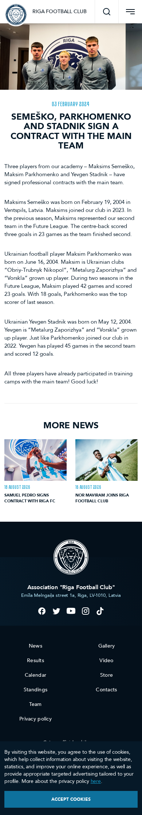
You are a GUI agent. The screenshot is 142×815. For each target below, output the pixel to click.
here (96, 781)
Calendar (35, 675)
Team (35, 704)
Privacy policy (35, 718)
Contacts (106, 689)
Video (106, 660)
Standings (36, 689)
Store (106, 675)
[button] (107, 11)
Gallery (106, 645)
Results (35, 660)
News (35, 645)
